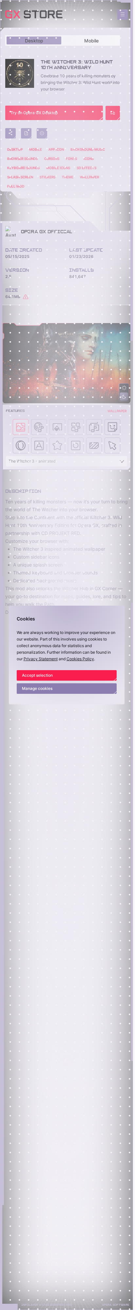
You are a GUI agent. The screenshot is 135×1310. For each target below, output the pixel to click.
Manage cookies (37, 688)
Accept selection (37, 675)
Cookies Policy (80, 658)
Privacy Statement (41, 658)
